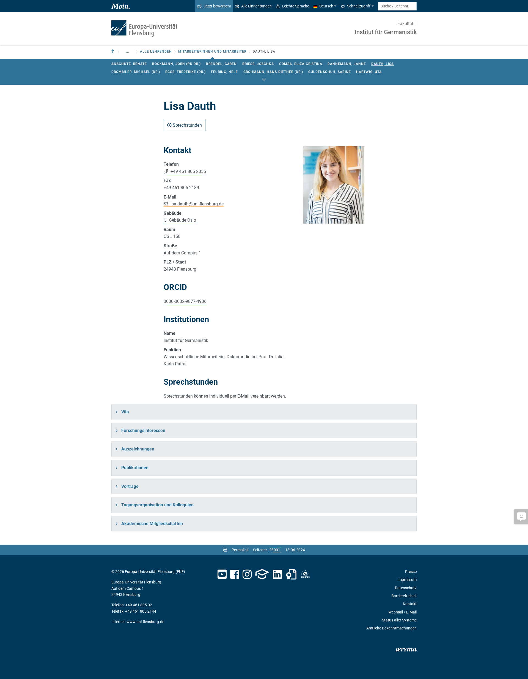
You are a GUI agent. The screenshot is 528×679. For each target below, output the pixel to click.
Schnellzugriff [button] (358, 6)
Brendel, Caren (221, 64)
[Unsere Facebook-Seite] (234, 574)
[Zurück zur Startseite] (144, 28)
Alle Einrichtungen (256, 6)
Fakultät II (407, 23)
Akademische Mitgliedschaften (152, 523)
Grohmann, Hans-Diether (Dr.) (273, 72)
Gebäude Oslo (182, 220)
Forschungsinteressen (143, 430)
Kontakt (410, 604)
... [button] (127, 51)
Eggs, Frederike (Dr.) (185, 72)
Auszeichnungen (137, 449)
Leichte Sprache (295, 6)
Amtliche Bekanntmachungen (391, 628)
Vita (125, 411)
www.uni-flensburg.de (145, 622)
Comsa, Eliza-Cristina (300, 64)
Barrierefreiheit (404, 596)
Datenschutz (406, 588)
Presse (411, 571)
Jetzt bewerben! (217, 6)
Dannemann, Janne (347, 64)
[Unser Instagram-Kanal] (247, 574)
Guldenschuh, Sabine (329, 72)
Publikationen (134, 467)
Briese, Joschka (258, 64)
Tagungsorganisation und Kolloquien (157, 504)
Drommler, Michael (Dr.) (135, 72)
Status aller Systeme (399, 620)
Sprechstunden (187, 125)
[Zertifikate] (291, 574)
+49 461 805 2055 (187, 171)
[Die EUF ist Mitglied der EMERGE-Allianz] (305, 574)
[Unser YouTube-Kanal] (222, 574)
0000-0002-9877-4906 (185, 301)
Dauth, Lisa (382, 64)
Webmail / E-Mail (402, 612)
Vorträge (130, 486)
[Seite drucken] (225, 550)
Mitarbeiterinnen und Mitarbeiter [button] (212, 51)
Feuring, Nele (224, 72)
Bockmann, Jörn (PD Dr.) (176, 64)
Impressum (407, 579)
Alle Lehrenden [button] (156, 51)
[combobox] (397, 6)
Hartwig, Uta (369, 72)
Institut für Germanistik (386, 32)
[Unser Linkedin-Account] (277, 574)
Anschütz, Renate (129, 64)
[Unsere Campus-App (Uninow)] (262, 574)
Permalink (240, 550)
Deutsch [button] (326, 6)
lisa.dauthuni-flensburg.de (196, 204)
